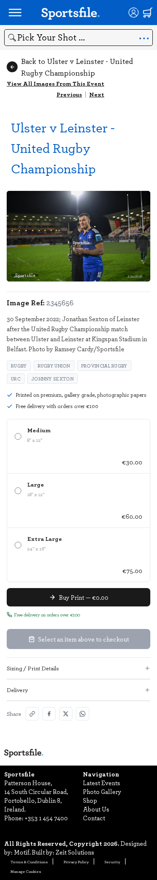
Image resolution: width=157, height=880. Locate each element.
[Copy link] (32, 713)
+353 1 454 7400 (46, 818)
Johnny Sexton (52, 378)
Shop (90, 800)
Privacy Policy (76, 862)
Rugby (19, 366)
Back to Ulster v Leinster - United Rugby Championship (77, 67)
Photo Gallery (102, 791)
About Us (96, 809)
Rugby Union (54, 366)
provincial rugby (104, 366)
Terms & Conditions (29, 862)
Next (96, 94)
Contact (94, 818)
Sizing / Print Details (33, 668)
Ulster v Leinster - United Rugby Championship (63, 147)
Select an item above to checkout (83, 639)
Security (112, 862)
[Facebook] (49, 713)
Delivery (17, 690)
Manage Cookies (25, 871)
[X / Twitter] (65, 713)
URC (16, 378)
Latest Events (101, 783)
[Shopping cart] (148, 13)
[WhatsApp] (82, 713)
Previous (69, 94)
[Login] (134, 13)
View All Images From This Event (55, 83)
